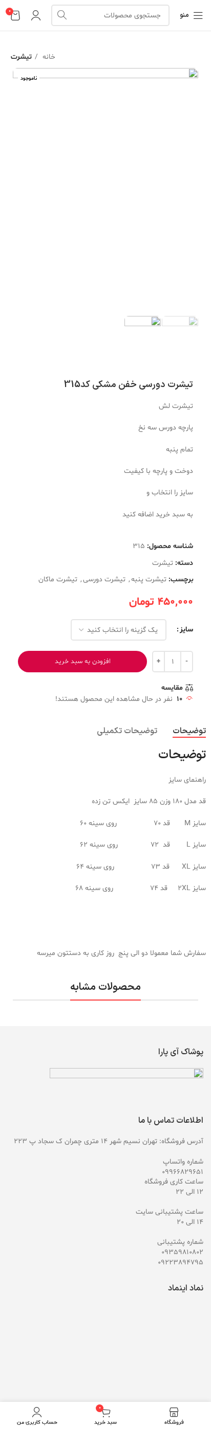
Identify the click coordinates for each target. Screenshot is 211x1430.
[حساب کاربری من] (36, 15)
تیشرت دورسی (104, 579)
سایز (186, 629)
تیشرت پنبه (148, 579)
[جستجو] (62, 15)
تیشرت (21, 57)
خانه (47, 57)
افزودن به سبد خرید (83, 661)
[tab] (189, 731)
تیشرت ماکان (57, 579)
